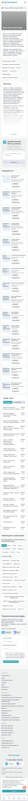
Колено (12, 552)
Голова (4, 545)
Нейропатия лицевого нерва (10, 570)
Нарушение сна (6, 710)
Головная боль (15, 560)
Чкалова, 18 (5, 747)
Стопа (18, 552)
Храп (15, 577)
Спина (14, 548)
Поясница (20, 548)
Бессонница (5, 560)
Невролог (5, 71)
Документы (5, 687)
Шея (9, 545)
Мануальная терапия (8, 67)
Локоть (20, 545)
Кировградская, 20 (7, 743)
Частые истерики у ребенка (10, 593)
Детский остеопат (7, 730)
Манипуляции (8, 402)
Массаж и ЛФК (6, 735)
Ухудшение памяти (7, 605)
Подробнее (13, 134)
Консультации (18, 402)
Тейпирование (6, 74)
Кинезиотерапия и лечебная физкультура (10, 700)
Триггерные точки (7, 577)
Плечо (14, 545)
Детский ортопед (7, 728)
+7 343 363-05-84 (14, 760)
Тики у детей (6, 583)
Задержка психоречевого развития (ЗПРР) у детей (14, 597)
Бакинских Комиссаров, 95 (10, 745)
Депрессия (17, 563)
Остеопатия (13, 71)
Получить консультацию (11, 661)
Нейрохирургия (6, 715)
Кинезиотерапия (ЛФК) (8, 61)
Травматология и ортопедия (10, 720)
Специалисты (6, 675)
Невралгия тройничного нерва (11, 567)
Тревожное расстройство (9, 573)
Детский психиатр (7, 732)
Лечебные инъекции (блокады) (11, 64)
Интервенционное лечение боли (12, 697)
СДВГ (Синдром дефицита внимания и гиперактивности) (14, 601)
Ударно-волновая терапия (10, 77)
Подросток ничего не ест (9, 590)
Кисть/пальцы (6, 548)
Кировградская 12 (7, 741)
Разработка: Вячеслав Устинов (14, 777)
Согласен (14, 791)
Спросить (14, 162)
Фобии (20, 586)
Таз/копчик (5, 552)
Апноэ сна (21, 609)
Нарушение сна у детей (9, 609)
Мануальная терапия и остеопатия (12, 706)
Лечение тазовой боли (9, 704)
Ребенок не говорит (20, 580)
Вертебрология (6, 695)
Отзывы (4, 682)
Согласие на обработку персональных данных (12, 772)
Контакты (5, 689)
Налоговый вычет (7, 680)
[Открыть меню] (25, 2)
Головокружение (7, 563)
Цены (3, 678)
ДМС (3, 685)
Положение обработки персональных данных (12, 768)
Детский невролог (7, 725)
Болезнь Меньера (7, 580)
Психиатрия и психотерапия (10, 717)
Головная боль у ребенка (9, 586)
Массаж (18, 67)
